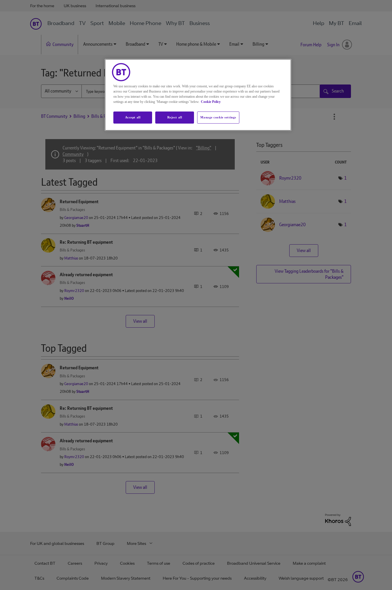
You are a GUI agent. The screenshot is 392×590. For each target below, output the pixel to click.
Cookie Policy (211, 102)
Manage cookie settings (218, 117)
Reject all (174, 117)
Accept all (133, 117)
